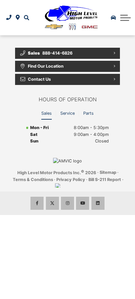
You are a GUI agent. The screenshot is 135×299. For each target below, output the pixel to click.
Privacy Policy (70, 179)
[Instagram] (67, 203)
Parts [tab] (88, 113)
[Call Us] (9, 17)
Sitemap (108, 172)
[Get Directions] (18, 17)
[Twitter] (52, 203)
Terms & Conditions (33, 179)
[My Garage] (113, 17)
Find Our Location (46, 66)
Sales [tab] (46, 113)
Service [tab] (67, 113)
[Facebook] (37, 203)
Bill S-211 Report (104, 179)
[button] (26, 17)
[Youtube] (82, 203)
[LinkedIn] (98, 203)
